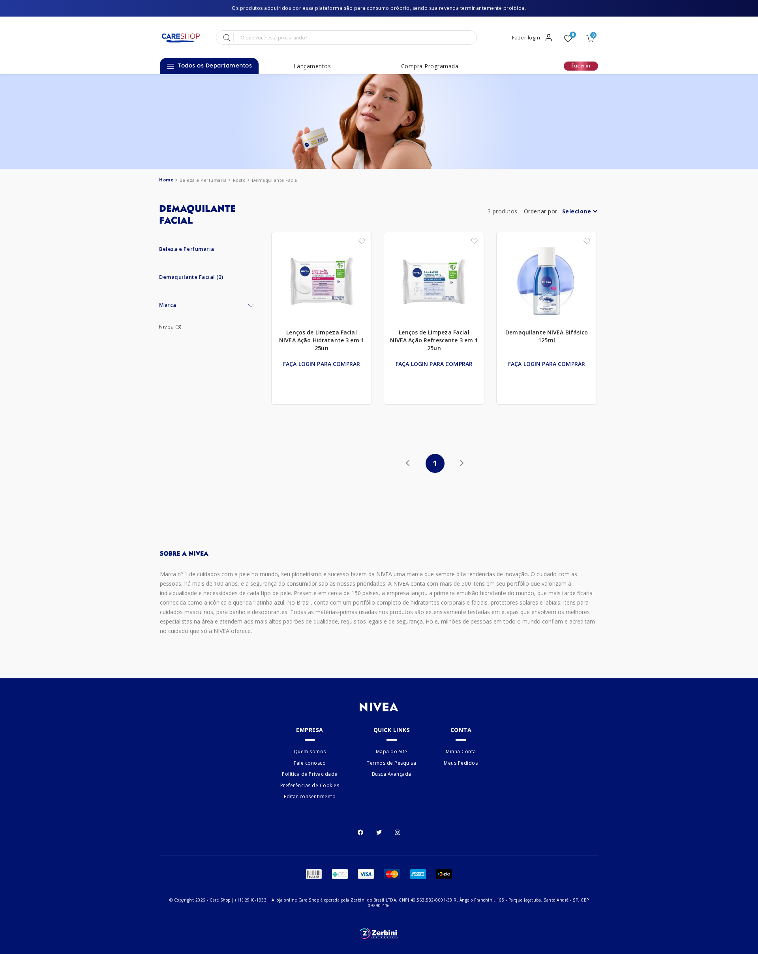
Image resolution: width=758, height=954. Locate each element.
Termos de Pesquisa (391, 763)
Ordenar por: (541, 211)
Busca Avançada (391, 774)
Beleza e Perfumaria (203, 180)
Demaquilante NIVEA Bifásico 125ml (546, 336)
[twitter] (379, 831)
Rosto (239, 180)
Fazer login (526, 37)
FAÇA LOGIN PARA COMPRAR (321, 364)
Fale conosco (310, 763)
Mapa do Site (391, 752)
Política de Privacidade (310, 774)
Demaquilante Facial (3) (191, 276)
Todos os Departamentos (215, 66)
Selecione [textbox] (576, 211)
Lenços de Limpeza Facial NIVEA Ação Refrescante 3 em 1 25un (434, 340)
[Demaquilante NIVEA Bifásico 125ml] (546, 281)
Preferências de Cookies (310, 785)
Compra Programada (430, 66)
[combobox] (579, 212)
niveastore (166, 180)
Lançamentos (312, 66)
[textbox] (354, 38)
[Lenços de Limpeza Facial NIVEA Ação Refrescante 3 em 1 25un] (434, 281)
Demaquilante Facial (275, 180)
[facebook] (360, 831)
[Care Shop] (180, 38)
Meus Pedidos (461, 763)
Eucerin (581, 66)
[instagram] (397, 831)
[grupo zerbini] (379, 933)
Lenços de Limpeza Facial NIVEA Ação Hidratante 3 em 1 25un (321, 340)
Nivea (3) (170, 326)
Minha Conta (461, 752)
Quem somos (310, 752)
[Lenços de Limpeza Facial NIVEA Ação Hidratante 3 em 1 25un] (321, 281)
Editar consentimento (310, 796)
